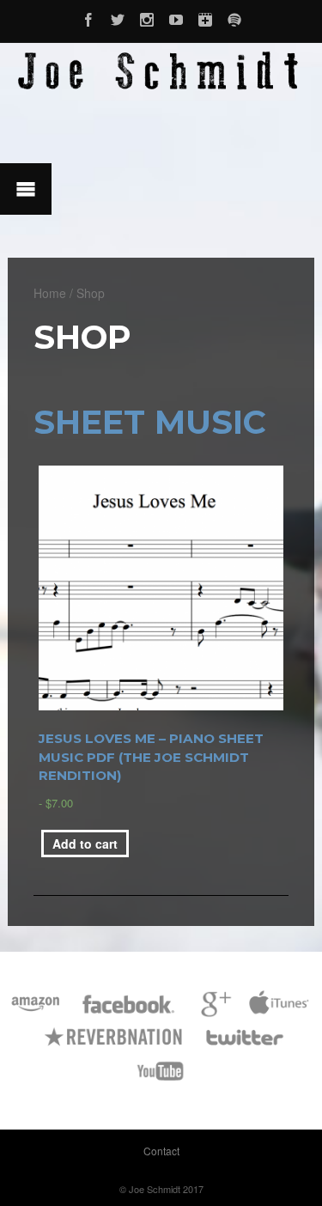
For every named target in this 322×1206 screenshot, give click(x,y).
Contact (161, 1150)
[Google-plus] (205, 17)
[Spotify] (234, 17)
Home (49, 293)
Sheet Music (149, 422)
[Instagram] (147, 17)
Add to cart (85, 843)
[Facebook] (88, 17)
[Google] (213, 1012)
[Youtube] (176, 17)
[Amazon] (35, 1012)
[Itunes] (279, 1012)
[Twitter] (118, 17)
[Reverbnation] (114, 1046)
